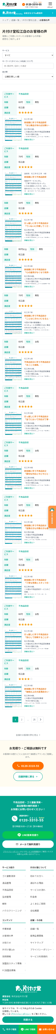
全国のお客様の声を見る (27, 734)
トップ (5, 20)
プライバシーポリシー (11, 851)
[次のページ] (41, 719)
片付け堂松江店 (29, 20)
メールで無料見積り (30, 844)
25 (34, 719)
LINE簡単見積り (30, 835)
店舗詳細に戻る (26, 776)
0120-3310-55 (30, 766)
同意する (28, 1019)
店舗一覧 (15, 20)
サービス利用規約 (32, 851)
